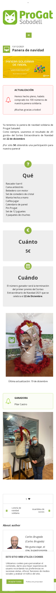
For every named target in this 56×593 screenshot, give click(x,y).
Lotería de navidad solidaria (16, 510)
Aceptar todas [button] (15, 581)
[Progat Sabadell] (28, 17)
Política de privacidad (34, 582)
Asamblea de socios (38, 510)
